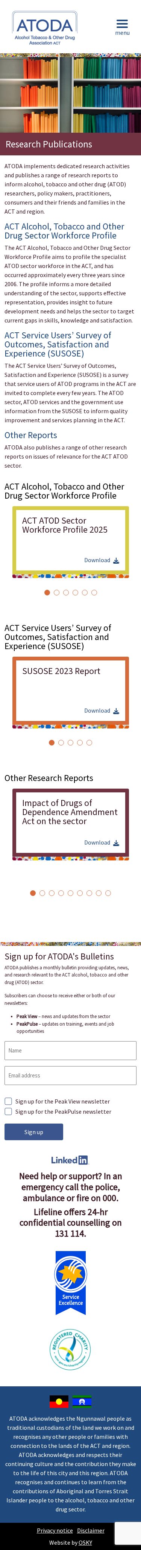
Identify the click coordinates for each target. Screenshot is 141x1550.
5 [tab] (85, 592)
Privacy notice (55, 1530)
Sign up (33, 1132)
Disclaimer (91, 1530)
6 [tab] (94, 592)
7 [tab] (89, 893)
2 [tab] (56, 592)
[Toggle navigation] (122, 28)
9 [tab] (108, 893)
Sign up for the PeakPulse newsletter (63, 1111)
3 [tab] (66, 592)
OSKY (85, 1542)
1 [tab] (47, 592)
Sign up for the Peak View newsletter (62, 1101)
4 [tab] (75, 592)
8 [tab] (99, 893)
